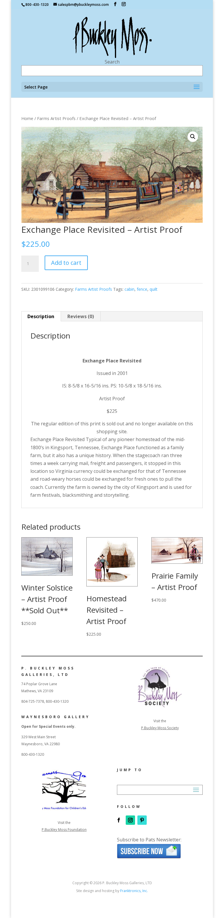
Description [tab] (40, 316)
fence (142, 289)
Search (112, 62)
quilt (154, 289)
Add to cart (66, 263)
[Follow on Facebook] (118, 820)
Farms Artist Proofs (56, 118)
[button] (193, 136)
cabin (129, 289)
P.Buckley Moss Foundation (64, 829)
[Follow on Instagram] (130, 820)
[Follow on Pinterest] (142, 820)
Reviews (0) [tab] (80, 316)
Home (27, 118)
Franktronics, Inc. (134, 890)
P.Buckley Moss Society (160, 727)
